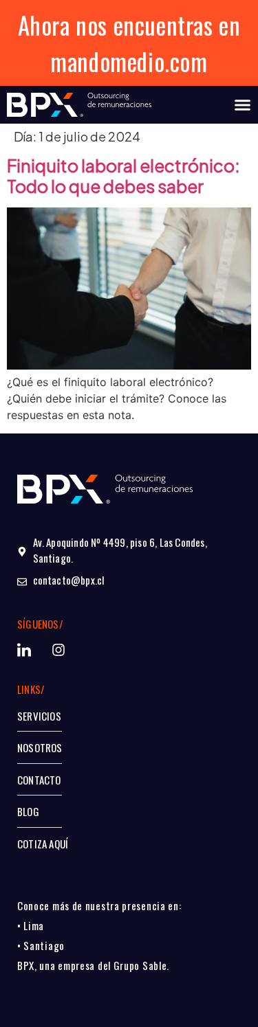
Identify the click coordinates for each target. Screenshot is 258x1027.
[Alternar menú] (242, 104)
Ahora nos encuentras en (129, 25)
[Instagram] (58, 650)
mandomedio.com (128, 61)
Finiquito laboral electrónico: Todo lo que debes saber (123, 176)
